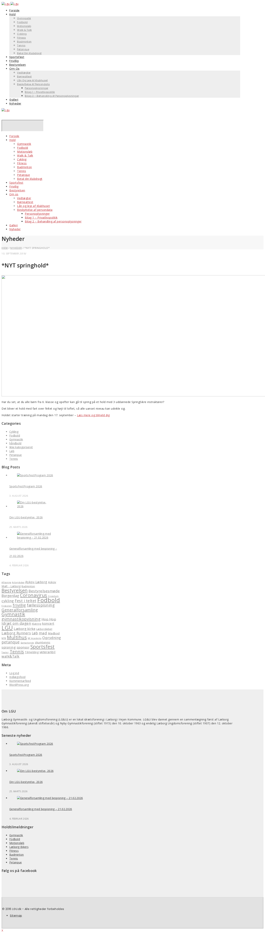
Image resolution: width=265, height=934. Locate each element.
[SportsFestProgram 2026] (35, 475)
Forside (14, 136)
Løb (11, 451)
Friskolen (7, 606)
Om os (14, 69)
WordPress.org (19, 685)
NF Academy (35, 638)
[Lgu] (6, 110)
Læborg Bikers (19, 847)
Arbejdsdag (18, 582)
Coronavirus (33, 595)
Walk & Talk (24, 30)
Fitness (21, 37)
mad (43, 632)
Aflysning (6, 582)
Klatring (36, 623)
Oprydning (51, 637)
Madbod (54, 633)
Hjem (5, 248)
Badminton (24, 41)
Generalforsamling (20, 609)
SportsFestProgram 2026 (25, 486)
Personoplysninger (36, 88)
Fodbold (22, 22)
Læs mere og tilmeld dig (93, 415)
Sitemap (16, 916)
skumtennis (42, 642)
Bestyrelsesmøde (44, 590)
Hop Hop (49, 619)
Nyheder (15, 104)
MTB (4, 638)
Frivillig (14, 186)
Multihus (17, 637)
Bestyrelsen (17, 190)
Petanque (23, 175)
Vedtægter (24, 72)
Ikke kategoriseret (21, 447)
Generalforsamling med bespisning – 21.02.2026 (40, 809)
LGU (7, 627)
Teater (5, 652)
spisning (9, 647)
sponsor (23, 647)
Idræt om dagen (16, 623)
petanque (11, 642)
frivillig (19, 605)
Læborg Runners (16, 633)
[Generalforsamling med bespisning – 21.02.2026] (35, 537)
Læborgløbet (44, 629)
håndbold (15, 443)
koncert (48, 623)
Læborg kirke (24, 628)
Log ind (14, 673)
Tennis (21, 45)
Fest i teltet (25, 600)
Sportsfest (16, 182)
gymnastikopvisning (21, 619)
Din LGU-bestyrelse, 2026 (26, 517)
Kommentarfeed (20, 681)
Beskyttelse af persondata (33, 84)
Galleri (13, 225)
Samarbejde (27, 642)
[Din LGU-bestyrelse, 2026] (35, 506)
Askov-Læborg (36, 582)
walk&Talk (11, 656)
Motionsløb (24, 26)
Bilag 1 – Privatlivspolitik (40, 92)
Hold (12, 14)
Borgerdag (10, 595)
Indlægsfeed (17, 677)
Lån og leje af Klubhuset (32, 80)
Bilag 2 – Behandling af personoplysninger (52, 96)
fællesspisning (41, 605)
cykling (8, 600)
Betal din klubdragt (29, 53)
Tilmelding (32, 652)
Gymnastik (24, 18)
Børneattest (24, 76)
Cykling (22, 33)
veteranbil (48, 652)
